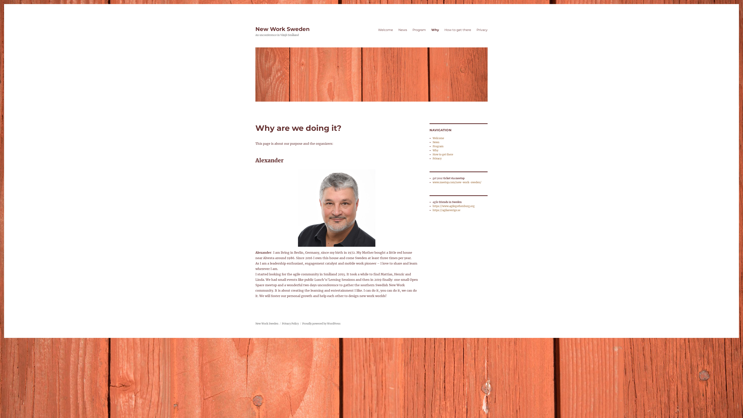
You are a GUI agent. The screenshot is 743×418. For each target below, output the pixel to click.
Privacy (482, 30)
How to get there (457, 30)
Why (435, 30)
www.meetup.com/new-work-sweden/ (457, 182)
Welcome (385, 30)
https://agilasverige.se (446, 210)
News (402, 30)
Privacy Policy (290, 323)
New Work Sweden (282, 29)
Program (419, 30)
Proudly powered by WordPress (321, 323)
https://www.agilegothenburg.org (454, 206)
